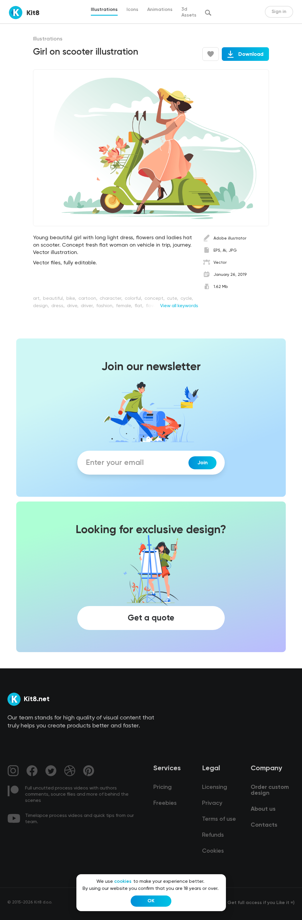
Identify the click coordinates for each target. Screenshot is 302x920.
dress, (58, 306)
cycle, (186, 298)
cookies (123, 881)
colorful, (134, 298)
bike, (71, 298)
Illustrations (48, 39)
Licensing (214, 787)
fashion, (105, 306)
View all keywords (179, 306)
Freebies (165, 803)
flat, (139, 306)
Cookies (213, 851)
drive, (73, 306)
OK (151, 901)
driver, (88, 306)
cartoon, (88, 298)
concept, (155, 298)
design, (41, 306)
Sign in (279, 11)
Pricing (162, 787)
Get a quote (151, 618)
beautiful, (54, 298)
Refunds (213, 835)
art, (37, 298)
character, (112, 298)
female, (124, 306)
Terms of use (219, 819)
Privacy (212, 803)
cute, (173, 298)
